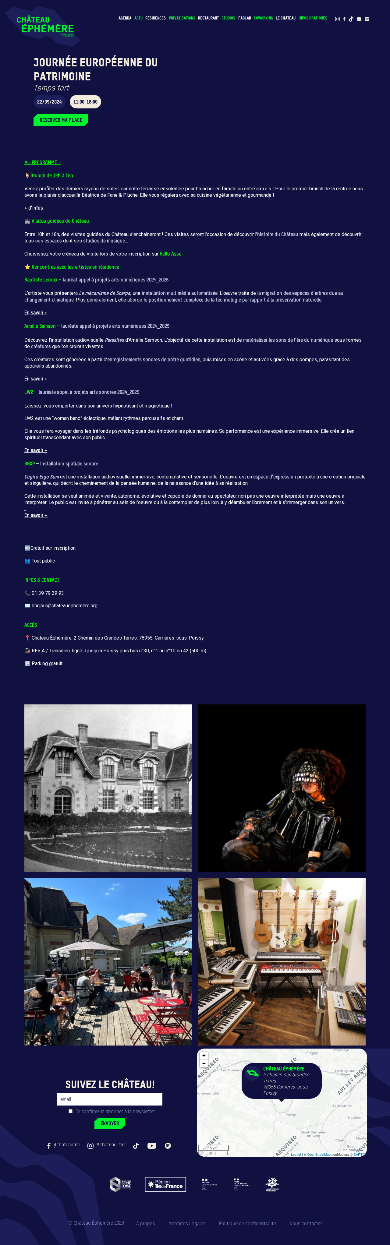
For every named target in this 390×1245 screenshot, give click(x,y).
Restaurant (208, 18)
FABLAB (244, 18)
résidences (155, 18)
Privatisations (182, 18)
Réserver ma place (61, 120)
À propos (145, 1223)
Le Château (286, 18)
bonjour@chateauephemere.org (65, 605)
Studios (228, 18)
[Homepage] (43, 26)
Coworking (263, 18)
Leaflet (296, 1154)
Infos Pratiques (313, 18)
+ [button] (204, 1055)
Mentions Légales (187, 1223)
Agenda (125, 18)
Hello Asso (171, 254)
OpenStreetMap (319, 1154)
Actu (138, 18)
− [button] (204, 1063)
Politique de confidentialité (247, 1223)
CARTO (359, 1154)
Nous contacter (306, 1223)
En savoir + (35, 312)
